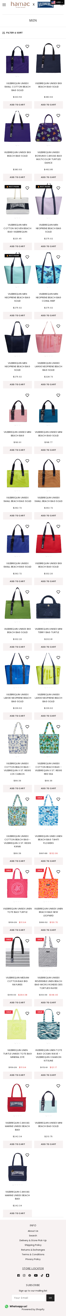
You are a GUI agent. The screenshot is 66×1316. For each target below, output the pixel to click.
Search (33, 1235)
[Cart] (62, 5)
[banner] (32, 4)
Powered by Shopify (33, 1309)
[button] (7, 58)
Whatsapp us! (18, 1306)
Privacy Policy (33, 1259)
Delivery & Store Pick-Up (33, 1240)
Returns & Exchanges (33, 1249)
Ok (50, 1297)
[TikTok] (42, 1275)
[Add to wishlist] (27, 46)
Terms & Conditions (33, 1254)
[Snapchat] (47, 1275)
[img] (18, 1275)
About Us (33, 1231)
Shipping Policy (33, 1245)
